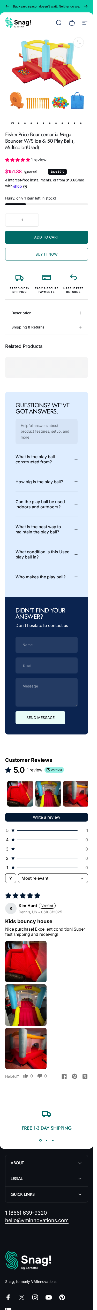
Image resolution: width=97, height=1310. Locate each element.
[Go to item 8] (56, 123)
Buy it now (46, 254)
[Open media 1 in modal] (78, 42)
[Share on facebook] (64, 1076)
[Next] (86, 6)
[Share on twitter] (85, 1076)
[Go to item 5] (37, 123)
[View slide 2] (46, 1140)
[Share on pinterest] (74, 1076)
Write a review (46, 817)
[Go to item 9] (62, 123)
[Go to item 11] (74, 123)
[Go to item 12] (81, 123)
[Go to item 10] (68, 123)
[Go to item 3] (25, 123)
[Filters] (10, 878)
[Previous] (7, 6)
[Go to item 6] (43, 123)
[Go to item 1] (20, 794)
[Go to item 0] (12, 123)
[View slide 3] (53, 1140)
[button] (18, 159)
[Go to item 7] (50, 123)
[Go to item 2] (19, 123)
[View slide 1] (40, 1140)
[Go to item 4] (31, 123)
